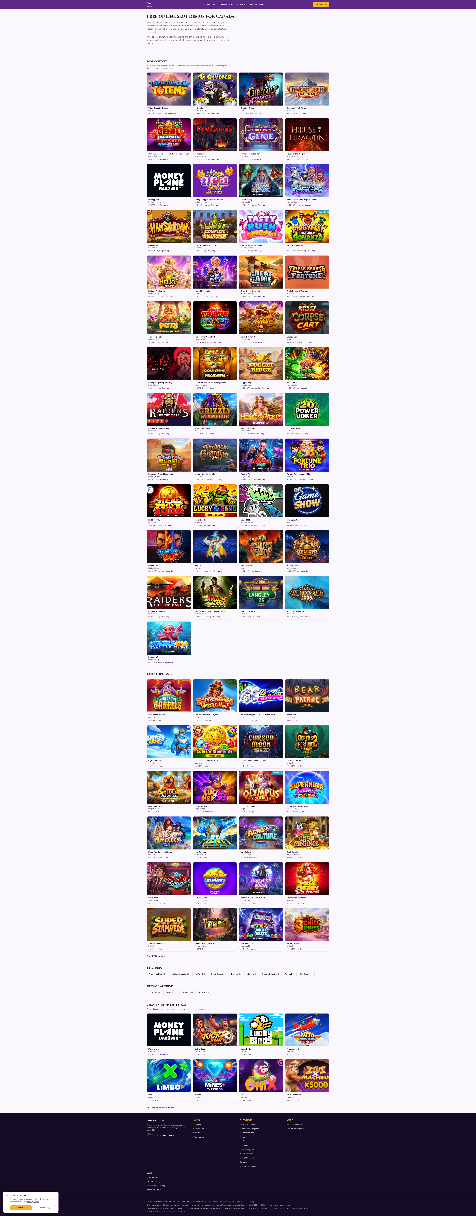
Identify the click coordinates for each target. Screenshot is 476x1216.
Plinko (242, 1137)
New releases (227, 4)
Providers (242, 4)
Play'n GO (200, 974)
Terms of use (152, 1181)
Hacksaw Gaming (180, 974)
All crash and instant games (160, 1107)
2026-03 (204, 993)
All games (211, 4)
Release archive (200, 1129)
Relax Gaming (218, 974)
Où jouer (243, 1162)
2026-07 (187, 993)
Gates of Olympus (247, 1149)
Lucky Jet (244, 1145)
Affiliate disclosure (154, 1190)
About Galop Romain (295, 1124)
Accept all (21, 1208)
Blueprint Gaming (270, 974)
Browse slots (321, 4)
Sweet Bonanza (246, 1154)
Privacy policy (152, 1177)
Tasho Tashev (168, 1135)
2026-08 (171, 993)
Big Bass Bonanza (247, 1158)
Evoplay (236, 974)
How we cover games (296, 1129)
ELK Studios (306, 974)
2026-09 (154, 993)
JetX (242, 1141)
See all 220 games (156, 956)
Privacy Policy (33, 1202)
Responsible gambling (156, 1186)
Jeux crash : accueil (248, 1124)
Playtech (289, 974)
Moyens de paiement (248, 1166)
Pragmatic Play (157, 974)
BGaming (251, 974)
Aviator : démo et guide (249, 1129)
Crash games (258, 4)
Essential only (44, 1208)
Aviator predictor (247, 1133)
